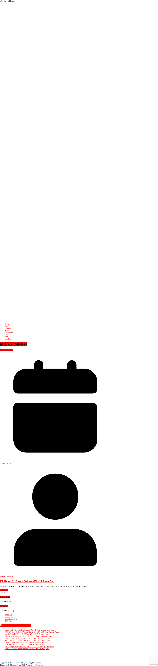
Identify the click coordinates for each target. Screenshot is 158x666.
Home (7, 324)
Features (8, 328)
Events (7, 334)
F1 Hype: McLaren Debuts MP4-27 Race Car (27, 581)
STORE (8, 339)
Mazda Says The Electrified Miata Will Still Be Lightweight (26, 634)
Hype (7, 326)
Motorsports (9, 332)
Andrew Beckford (6, 576)
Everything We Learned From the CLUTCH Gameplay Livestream (29, 647)
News (7, 330)
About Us (8, 615)
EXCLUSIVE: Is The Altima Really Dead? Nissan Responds (27, 638)
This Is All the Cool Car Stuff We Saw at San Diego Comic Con (28, 636)
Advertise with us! (11, 619)
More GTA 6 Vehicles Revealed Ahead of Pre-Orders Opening (27, 649)
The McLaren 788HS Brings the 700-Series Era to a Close (26, 642)
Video (7, 337)
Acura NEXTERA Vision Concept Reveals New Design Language (29, 630)
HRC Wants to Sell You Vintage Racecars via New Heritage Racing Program (33, 632)
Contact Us (9, 617)
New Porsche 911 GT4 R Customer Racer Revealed (24, 645)
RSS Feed (8, 621)
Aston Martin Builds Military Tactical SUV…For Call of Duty (27, 640)
